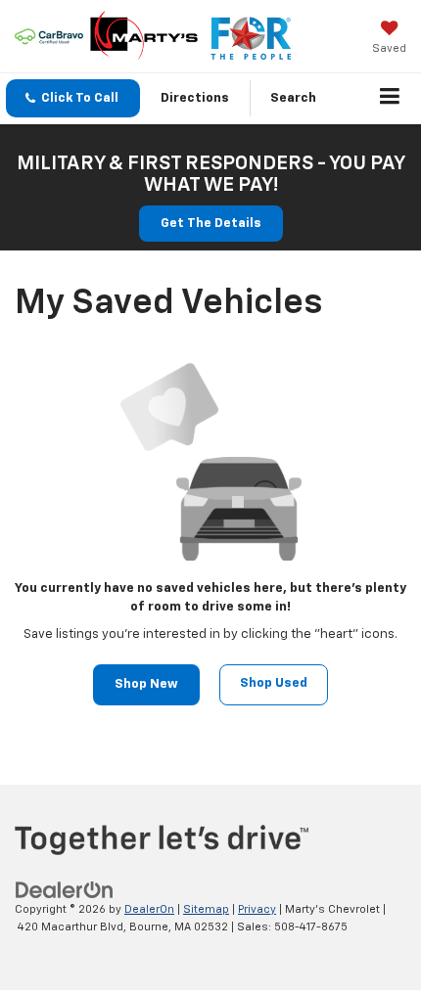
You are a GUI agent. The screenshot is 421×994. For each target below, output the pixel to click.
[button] (73, 98)
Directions (195, 98)
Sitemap (206, 909)
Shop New (146, 684)
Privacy (257, 909)
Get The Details (211, 223)
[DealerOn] (65, 889)
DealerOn (149, 909)
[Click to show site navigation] (390, 98)
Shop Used (273, 683)
